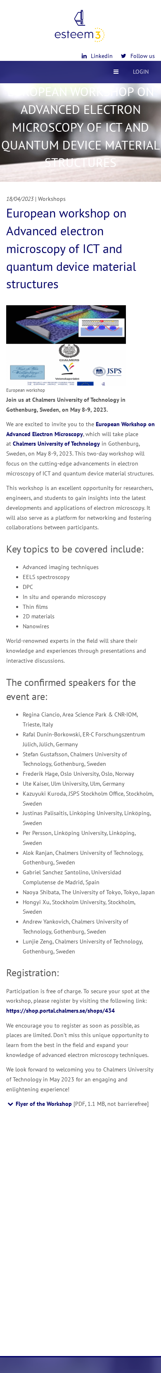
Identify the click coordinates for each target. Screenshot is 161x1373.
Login (141, 71)
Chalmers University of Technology (56, 443)
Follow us (142, 56)
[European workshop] (66, 344)
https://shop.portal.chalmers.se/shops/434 (60, 1010)
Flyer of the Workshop (43, 1104)
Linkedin (102, 56)
